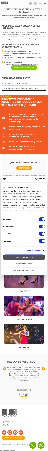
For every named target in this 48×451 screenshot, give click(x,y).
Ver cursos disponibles (24, 68)
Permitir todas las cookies (24, 257)
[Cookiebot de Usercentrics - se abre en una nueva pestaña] (35, 179)
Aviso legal (17, 444)
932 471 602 (5, 424)
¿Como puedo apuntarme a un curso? (15, 83)
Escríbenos (24, 168)
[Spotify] (21, 432)
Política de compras (28, 444)
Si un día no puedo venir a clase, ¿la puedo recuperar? (21, 88)
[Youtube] (15, 432)
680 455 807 (5, 426)
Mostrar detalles (34, 250)
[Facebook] (4, 432)
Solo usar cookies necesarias (24, 270)
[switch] (42, 227)
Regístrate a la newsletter (13, 438)
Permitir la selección (24, 264)
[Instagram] (9, 432)
